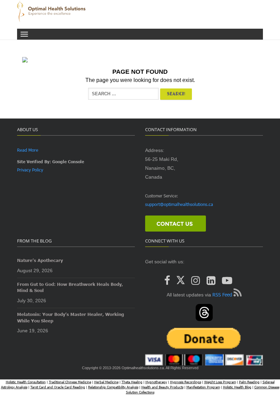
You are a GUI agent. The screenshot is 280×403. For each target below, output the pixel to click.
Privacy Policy (30, 169)
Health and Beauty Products (162, 387)
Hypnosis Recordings (185, 382)
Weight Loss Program (220, 382)
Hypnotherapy (156, 382)
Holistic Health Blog (237, 387)
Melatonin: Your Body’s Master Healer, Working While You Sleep (70, 317)
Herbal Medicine (106, 382)
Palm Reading (249, 382)
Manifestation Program (203, 387)
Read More (27, 150)
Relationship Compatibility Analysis (113, 387)
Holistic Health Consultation (26, 382)
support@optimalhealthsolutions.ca (179, 204)
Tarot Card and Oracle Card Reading (57, 387)
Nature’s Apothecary (40, 260)
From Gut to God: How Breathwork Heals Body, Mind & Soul (70, 287)
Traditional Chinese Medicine (70, 382)
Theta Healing (132, 382)
